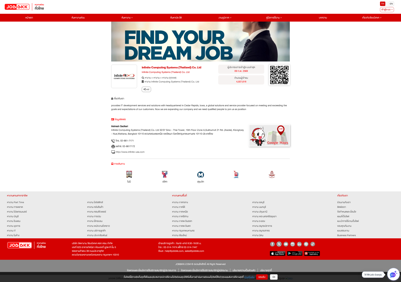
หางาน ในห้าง (13, 235)
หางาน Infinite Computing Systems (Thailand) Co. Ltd (172, 82)
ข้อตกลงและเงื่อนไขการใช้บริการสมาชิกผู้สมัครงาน (204, 270)
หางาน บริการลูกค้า (96, 231)
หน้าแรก (29, 18)
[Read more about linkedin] (299, 244)
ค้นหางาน (126, 18)
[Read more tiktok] (312, 244)
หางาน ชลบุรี (258, 202)
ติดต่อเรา (341, 207)
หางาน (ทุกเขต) (169, 78)
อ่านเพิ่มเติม (249, 277)
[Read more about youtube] (285, 244)
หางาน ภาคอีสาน (180, 216)
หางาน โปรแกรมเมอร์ (17, 212)
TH (382, 4)
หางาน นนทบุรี (259, 207)
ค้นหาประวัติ (176, 18)
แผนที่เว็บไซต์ (343, 216)
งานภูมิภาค (224, 18)
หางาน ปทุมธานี (259, 212)
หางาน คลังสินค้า (95, 207)
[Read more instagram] (292, 244)
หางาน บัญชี (13, 216)
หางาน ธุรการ (13, 226)
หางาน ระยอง (258, 221)
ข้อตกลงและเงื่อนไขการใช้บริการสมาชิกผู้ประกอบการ (151, 270)
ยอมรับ (261, 277)
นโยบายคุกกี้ (266, 270)
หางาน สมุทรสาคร (261, 231)
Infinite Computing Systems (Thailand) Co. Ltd (171, 67)
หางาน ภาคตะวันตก (181, 226)
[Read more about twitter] (279, 244)
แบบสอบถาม (343, 231)
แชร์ (147, 89)
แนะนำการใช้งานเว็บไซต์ (348, 221)
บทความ (323, 18)
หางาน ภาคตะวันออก (182, 221)
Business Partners (346, 235)
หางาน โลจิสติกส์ (95, 202)
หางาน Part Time (15, 202)
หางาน (148, 78)
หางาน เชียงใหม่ (179, 235)
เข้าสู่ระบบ (386, 10)
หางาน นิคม (257, 235)
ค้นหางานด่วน (78, 18)
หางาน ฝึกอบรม (94, 221)
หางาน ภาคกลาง (180, 202)
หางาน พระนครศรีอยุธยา (264, 216)
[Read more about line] (306, 244)
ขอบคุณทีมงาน (344, 226)
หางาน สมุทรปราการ (262, 226)
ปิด (273, 277)
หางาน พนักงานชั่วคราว (98, 226)
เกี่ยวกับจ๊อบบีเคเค (371, 18)
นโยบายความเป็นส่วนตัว (244, 270)
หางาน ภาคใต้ (178, 207)
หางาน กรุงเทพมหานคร (183, 231)
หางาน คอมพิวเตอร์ (96, 212)
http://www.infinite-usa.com (130, 152)
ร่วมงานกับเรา (344, 202)
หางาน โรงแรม (13, 221)
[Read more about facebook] (272, 244)
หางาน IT (11, 231)
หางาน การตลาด (15, 207)
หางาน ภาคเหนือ (180, 212)
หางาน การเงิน (94, 216)
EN (391, 4)
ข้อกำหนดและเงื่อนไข (346, 212)
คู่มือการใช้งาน (273, 18)
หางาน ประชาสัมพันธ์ (97, 235)
